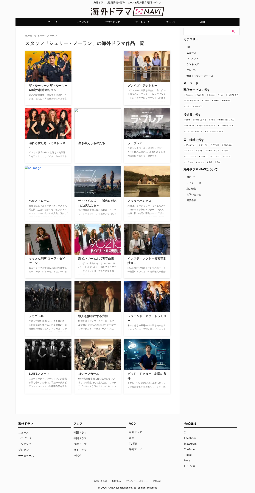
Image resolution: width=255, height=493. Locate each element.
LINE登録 (189, 465)
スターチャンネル (226, 126)
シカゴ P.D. (36, 316)
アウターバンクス (139, 201)
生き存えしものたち (91, 143)
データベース (142, 21)
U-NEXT (226, 101)
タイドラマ (80, 449)
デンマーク (216, 156)
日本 (218, 162)
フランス (189, 162)
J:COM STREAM (192, 101)
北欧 (210, 162)
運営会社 (191, 200)
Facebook (190, 438)
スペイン (204, 156)
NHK (213, 120)
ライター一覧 (193, 182)
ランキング (192, 64)
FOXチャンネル (200, 120)
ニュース (53, 21)
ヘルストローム (39, 201)
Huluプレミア (233, 95)
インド (200, 151)
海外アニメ (135, 449)
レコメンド (83, 21)
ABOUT (190, 177)
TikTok (188, 454)
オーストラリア (213, 151)
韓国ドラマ (80, 432)
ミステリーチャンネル (214, 131)
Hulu (221, 95)
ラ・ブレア (135, 143)
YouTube (189, 449)
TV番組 (133, 443)
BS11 (188, 120)
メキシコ (201, 162)
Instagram (190, 443)
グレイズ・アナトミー (142, 85)
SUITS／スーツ (39, 374)
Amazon (189, 95)
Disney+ (212, 95)
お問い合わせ (193, 194)
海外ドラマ (135, 432)
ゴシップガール (88, 374)
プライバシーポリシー (136, 481)
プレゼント (172, 21)
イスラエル (227, 145)
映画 (131, 437)
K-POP (77, 455)
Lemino (206, 101)
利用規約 (116, 481)
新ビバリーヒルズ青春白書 (96, 258)
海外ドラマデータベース (199, 75)
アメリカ (204, 145)
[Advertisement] (93, 74)
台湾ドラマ (80, 444)
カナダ (225, 151)
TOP (188, 46)
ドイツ (227, 156)
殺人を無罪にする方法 (93, 316)
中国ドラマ (80, 438)
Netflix (216, 101)
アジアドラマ (112, 21)
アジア (78, 423)
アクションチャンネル (206, 126)
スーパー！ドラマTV (194, 131)
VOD (202, 21)
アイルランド (191, 145)
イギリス (215, 145)
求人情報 (191, 188)
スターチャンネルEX (194, 106)
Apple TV (200, 95)
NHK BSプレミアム (226, 120)
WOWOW (190, 126)
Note (187, 460)
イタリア (189, 151)
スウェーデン (191, 156)
